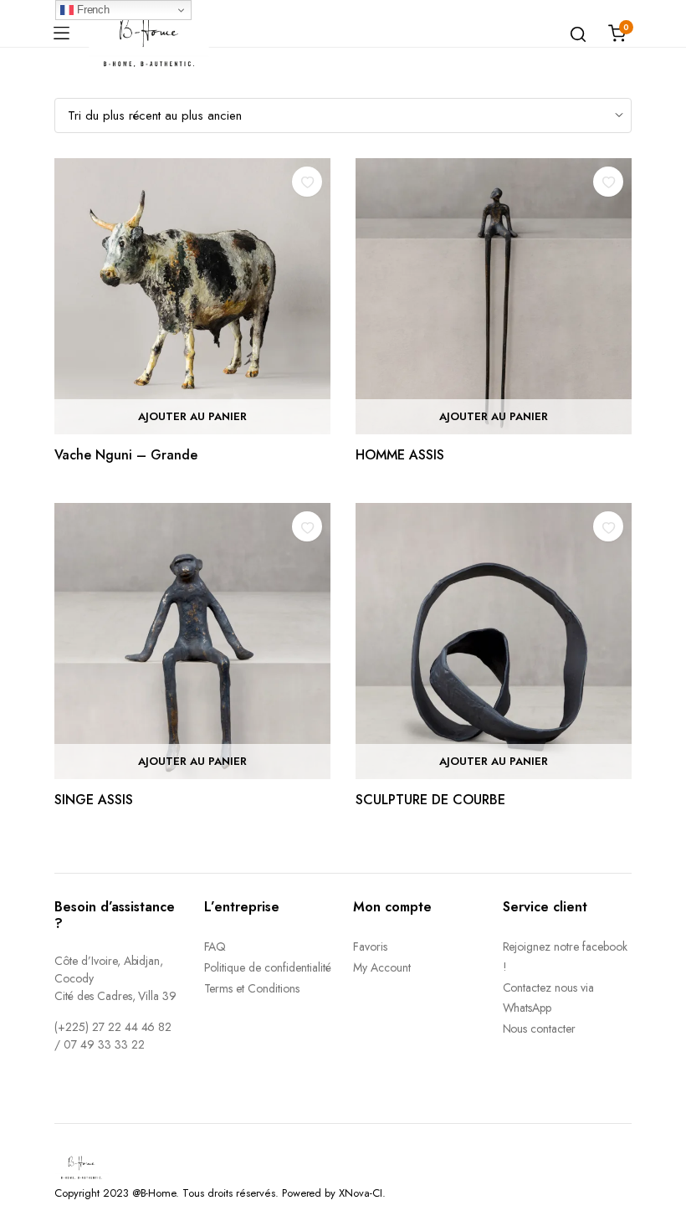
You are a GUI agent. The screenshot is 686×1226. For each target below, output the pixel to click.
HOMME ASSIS (400, 454)
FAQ (215, 946)
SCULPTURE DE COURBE (430, 799)
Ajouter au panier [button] (192, 416)
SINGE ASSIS (93, 799)
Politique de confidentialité (267, 967)
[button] (307, 182)
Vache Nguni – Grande (125, 454)
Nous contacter (539, 1028)
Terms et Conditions (251, 988)
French (92, 9)
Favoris (370, 946)
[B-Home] (149, 33)
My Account (382, 967)
